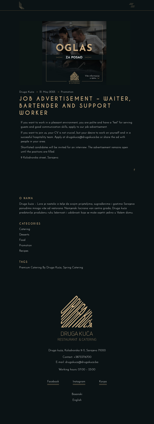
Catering (24, 229)
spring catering (73, 267)
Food (22, 240)
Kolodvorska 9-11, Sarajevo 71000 (85, 350)
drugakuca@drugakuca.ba (81, 362)
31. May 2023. (47, 92)
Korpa (103, 381)
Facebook (53, 381)
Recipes (23, 251)
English (77, 400)
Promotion (67, 92)
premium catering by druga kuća (40, 267)
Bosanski (77, 394)
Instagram (79, 381)
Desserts (24, 234)
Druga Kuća (27, 92)
